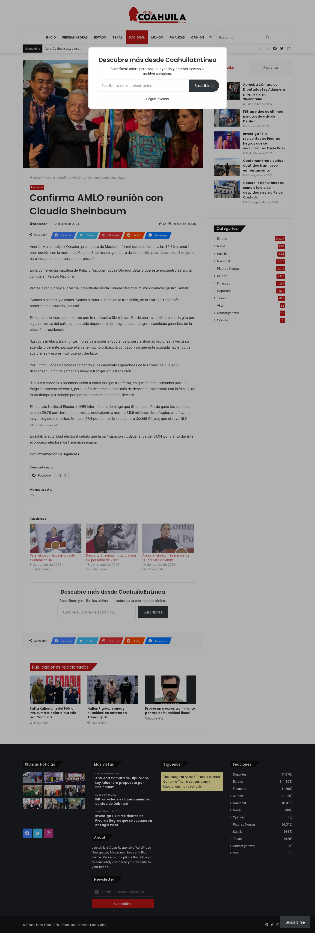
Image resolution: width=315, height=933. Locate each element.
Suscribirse (204, 85)
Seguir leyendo (157, 99)
